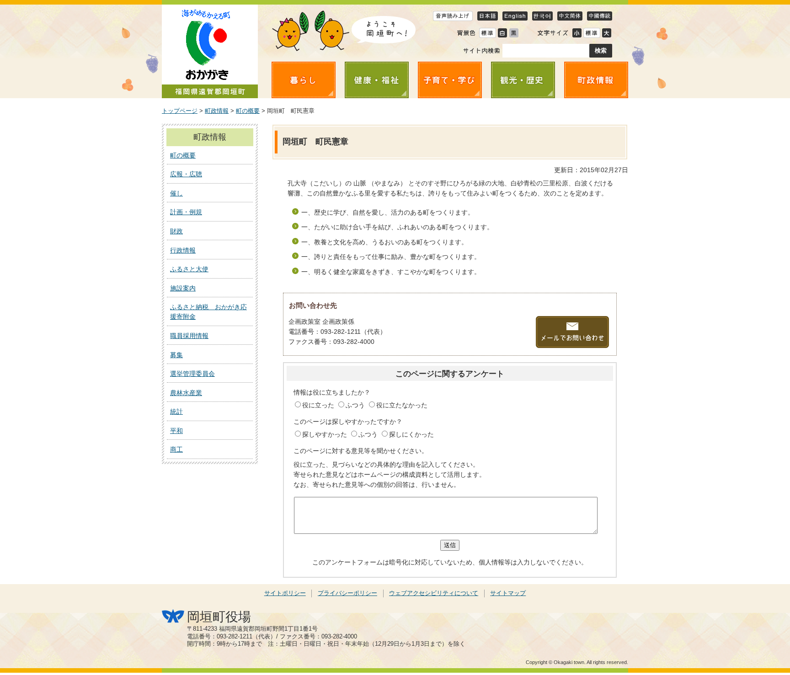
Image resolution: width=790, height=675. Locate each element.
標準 (591, 32)
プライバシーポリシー (347, 593)
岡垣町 (210, 51)
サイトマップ (508, 593)
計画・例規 (186, 212)
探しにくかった (411, 434)
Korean (542, 15)
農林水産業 (186, 392)
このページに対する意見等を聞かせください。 (361, 450)
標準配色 (487, 32)
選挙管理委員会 (192, 373)
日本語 (487, 15)
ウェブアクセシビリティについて (433, 593)
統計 (176, 411)
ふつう (356, 405)
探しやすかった (325, 434)
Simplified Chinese (569, 15)
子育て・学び (450, 80)
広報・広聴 (186, 174)
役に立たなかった (401, 405)
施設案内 (183, 288)
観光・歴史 (523, 80)
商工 (176, 449)
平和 (176, 430)
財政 (176, 231)
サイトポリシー (285, 593)
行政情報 (183, 250)
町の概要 (248, 111)
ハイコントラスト (502, 32)
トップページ (180, 111)
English (515, 15)
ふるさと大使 (189, 269)
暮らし (304, 80)
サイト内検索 (481, 51)
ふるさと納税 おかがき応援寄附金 (208, 311)
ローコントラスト (513, 32)
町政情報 (596, 80)
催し (176, 193)
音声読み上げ (453, 15)
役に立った (319, 405)
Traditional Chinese (599, 15)
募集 (176, 355)
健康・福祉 (377, 80)
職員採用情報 (189, 335)
